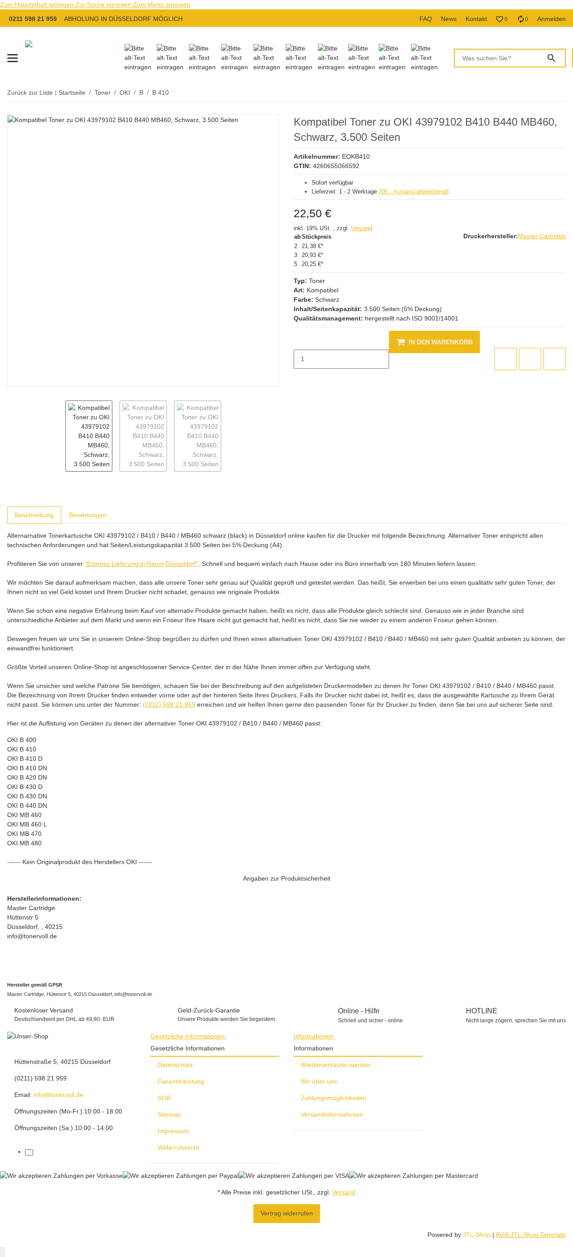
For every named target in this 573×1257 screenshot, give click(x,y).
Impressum (173, 1131)
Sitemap (169, 1114)
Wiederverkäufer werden (336, 1064)
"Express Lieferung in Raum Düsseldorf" (141, 563)
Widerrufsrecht (178, 1147)
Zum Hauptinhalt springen (37, 4)
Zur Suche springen (104, 4)
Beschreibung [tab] (34, 515)
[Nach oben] (2, 1252)
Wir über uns (319, 1081)
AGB (164, 1097)
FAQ (425, 18)
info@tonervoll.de (58, 1094)
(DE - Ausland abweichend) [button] (414, 191)
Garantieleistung (181, 1081)
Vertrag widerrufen (287, 1213)
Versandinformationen (332, 1114)
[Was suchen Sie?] (555, 58)
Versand (361, 228)
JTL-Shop (477, 1234)
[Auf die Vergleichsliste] (505, 359)
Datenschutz (175, 1064)
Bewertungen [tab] (88, 515)
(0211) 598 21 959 (169, 704)
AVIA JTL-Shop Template (531, 1234)
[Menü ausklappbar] (12, 58)
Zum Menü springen (161, 4)
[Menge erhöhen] (301, 378)
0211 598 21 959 (33, 18)
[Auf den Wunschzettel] (530, 359)
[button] (502, 19)
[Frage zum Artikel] (554, 359)
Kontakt (476, 18)
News (449, 18)
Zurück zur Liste (30, 92)
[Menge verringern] (301, 340)
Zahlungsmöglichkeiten (333, 1097)
